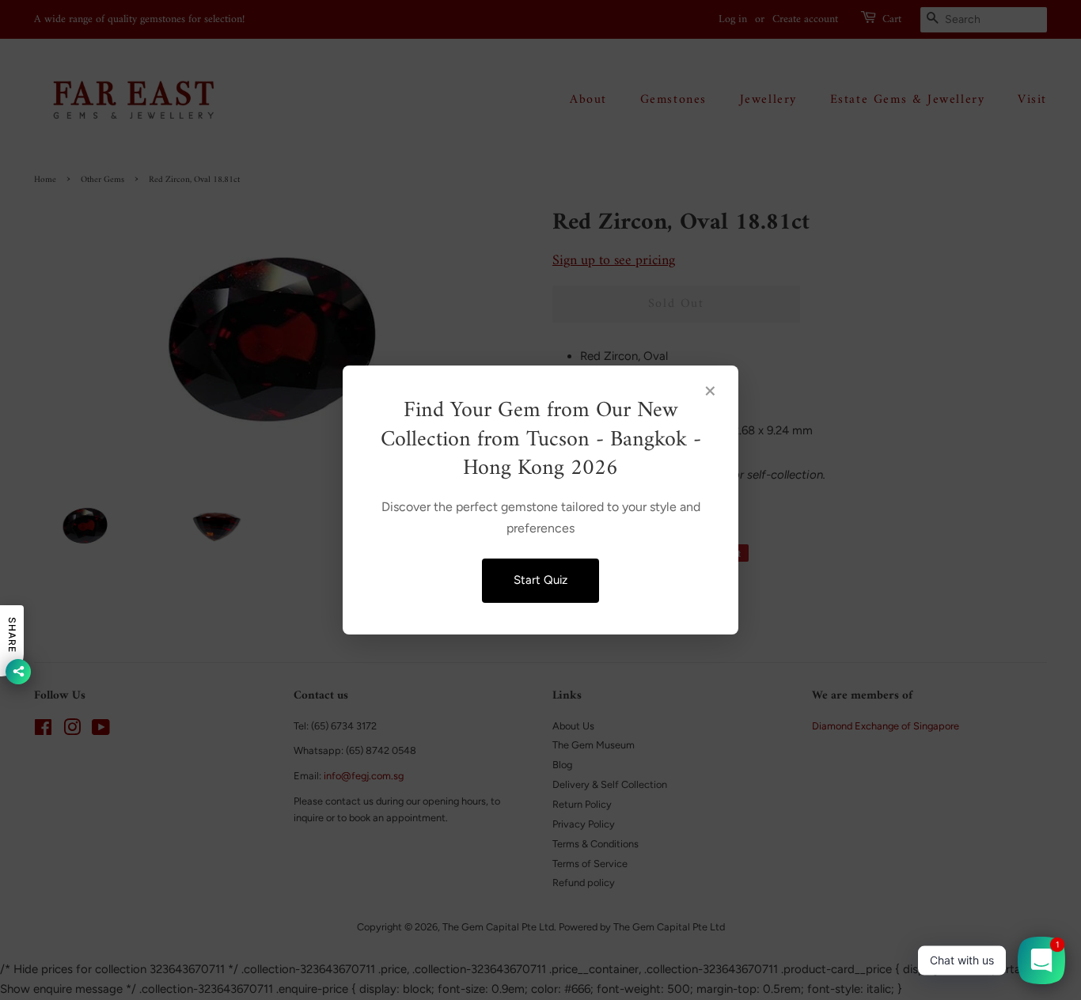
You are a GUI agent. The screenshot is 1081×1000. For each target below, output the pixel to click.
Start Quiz (540, 580)
